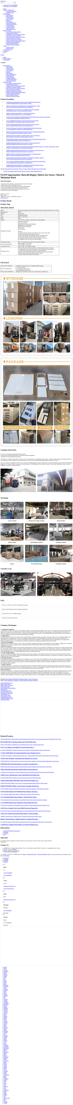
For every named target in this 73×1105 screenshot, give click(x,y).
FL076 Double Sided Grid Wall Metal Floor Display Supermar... (19, 791)
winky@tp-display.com (8, 888)
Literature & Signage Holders (13, 44)
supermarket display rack (6, 697)
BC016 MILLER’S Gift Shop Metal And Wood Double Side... (19, 742)
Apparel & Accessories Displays (13, 35)
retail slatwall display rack (6, 692)
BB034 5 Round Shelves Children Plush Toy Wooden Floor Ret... (20, 819)
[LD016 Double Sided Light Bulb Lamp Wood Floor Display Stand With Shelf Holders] (21, 777)
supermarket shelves (5, 699)
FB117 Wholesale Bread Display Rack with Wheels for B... (19, 125)
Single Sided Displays (11, 23)
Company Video (10, 47)
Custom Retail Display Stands (44, 854)
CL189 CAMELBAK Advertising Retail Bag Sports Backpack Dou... (21, 753)
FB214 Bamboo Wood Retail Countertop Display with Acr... (20, 136)
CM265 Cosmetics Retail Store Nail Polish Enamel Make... (19, 148)
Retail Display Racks (32, 854)
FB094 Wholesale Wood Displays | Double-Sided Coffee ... (19, 166)
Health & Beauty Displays (12, 33)
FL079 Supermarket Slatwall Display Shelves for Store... (19, 133)
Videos (5, 46)
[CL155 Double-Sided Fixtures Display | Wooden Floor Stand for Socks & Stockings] (20, 794)
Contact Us (5, 51)
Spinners (8, 20)
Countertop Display (10, 26)
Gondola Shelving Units (56, 854)
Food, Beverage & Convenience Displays (15, 37)
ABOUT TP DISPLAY (8, 10)
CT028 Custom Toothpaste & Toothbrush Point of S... (18, 118)
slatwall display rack (5, 694)
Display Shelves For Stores (7, 685)
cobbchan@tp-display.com (9, 886)
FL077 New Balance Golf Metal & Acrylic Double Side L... (18, 747)
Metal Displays (9, 16)
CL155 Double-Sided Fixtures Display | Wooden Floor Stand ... (19, 797)
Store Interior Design (11, 29)
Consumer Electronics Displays (13, 38)
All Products (6, 855)
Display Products (7, 58)
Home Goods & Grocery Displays (14, 39)
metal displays (4, 689)
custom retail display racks (6, 683)
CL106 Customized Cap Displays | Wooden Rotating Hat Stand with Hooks (20, 680)
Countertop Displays (11, 78)
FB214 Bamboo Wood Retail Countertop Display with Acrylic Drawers (21, 679)
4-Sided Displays (10, 25)
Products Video (9, 48)
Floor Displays (9, 19)
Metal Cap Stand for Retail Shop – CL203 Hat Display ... (19, 114)
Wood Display (6, 59)
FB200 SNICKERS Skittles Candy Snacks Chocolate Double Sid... (20, 786)
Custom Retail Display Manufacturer (11, 830)
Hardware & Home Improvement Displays (15, 40)
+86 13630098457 (7, 875)
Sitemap (24, 854)
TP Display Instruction (11, 11)
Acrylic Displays (10, 17)
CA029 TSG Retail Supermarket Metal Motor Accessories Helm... (20, 813)
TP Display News (7, 49)
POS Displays (9, 21)
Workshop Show (10, 12)
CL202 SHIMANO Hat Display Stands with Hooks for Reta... (20, 122)
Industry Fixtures (7, 30)
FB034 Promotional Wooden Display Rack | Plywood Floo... (20, 151)
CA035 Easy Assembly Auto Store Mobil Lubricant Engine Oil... (19, 808)
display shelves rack (5, 686)
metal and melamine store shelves (8, 688)
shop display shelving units (7, 693)
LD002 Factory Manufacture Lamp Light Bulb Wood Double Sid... (20, 775)
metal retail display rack (6, 690)
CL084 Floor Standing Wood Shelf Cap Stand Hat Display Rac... (20, 824)
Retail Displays (6, 14)
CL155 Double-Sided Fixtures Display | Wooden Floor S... (19, 162)
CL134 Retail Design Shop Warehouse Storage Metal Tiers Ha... (19, 802)
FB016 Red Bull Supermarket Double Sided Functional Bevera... (19, 769)
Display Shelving (10, 28)
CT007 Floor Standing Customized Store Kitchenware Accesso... (19, 758)
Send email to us (4, 197)
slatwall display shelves (6, 695)
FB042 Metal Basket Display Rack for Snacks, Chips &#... (19, 144)
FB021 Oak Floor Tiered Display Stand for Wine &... (18, 155)
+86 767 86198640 (7, 872)
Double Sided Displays (11, 24)
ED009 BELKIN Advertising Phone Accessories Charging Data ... (20, 764)
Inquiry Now (3, 842)
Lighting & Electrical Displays (13, 42)
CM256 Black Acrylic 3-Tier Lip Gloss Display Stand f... (19, 111)
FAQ (4, 52)
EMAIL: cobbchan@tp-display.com (11, 850)
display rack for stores (5, 684)
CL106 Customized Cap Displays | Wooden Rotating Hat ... (19, 129)
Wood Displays (9, 15)
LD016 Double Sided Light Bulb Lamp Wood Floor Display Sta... (20, 780)
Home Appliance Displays (12, 43)
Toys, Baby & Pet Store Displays (13, 31)
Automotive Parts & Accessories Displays (15, 34)
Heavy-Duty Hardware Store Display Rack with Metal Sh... (19, 107)
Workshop (5, 832)
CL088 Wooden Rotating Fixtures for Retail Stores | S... (18, 140)
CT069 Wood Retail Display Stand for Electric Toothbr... (19, 103)
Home (4, 8)
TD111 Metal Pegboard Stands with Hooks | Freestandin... (19, 159)
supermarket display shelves (7, 698)
